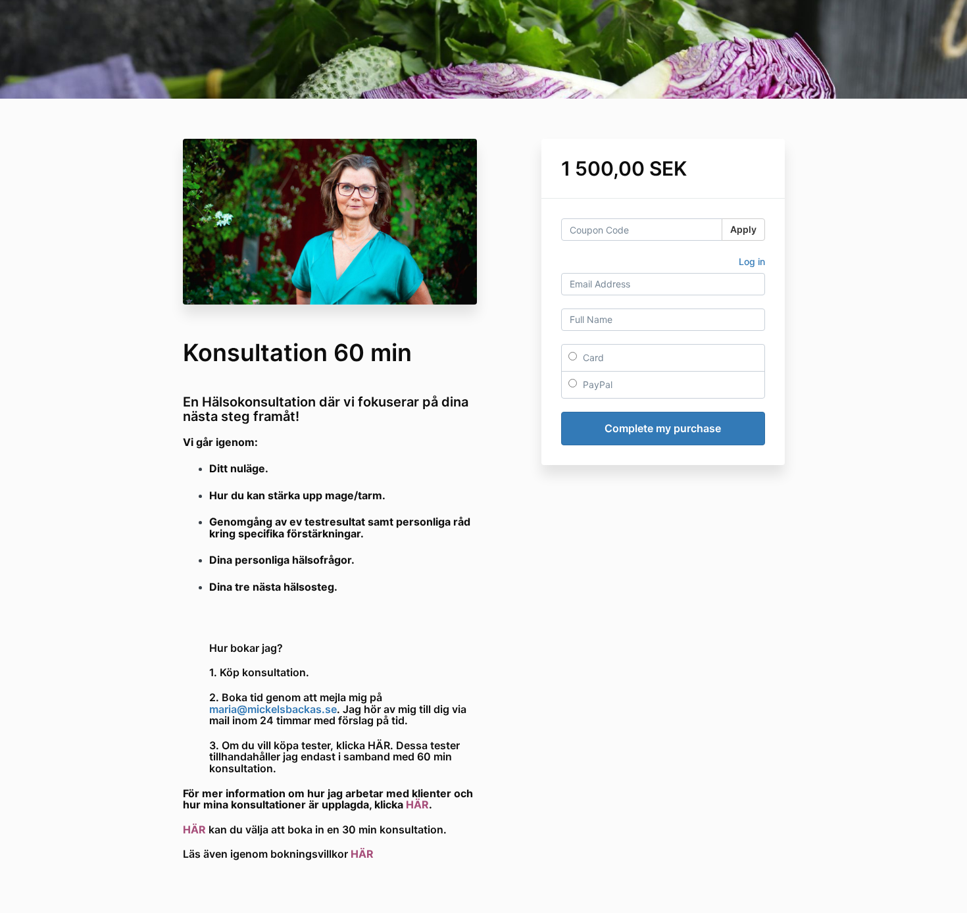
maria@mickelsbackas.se (273, 709)
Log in (752, 261)
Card (592, 357)
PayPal (596, 384)
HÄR (417, 804)
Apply (743, 229)
